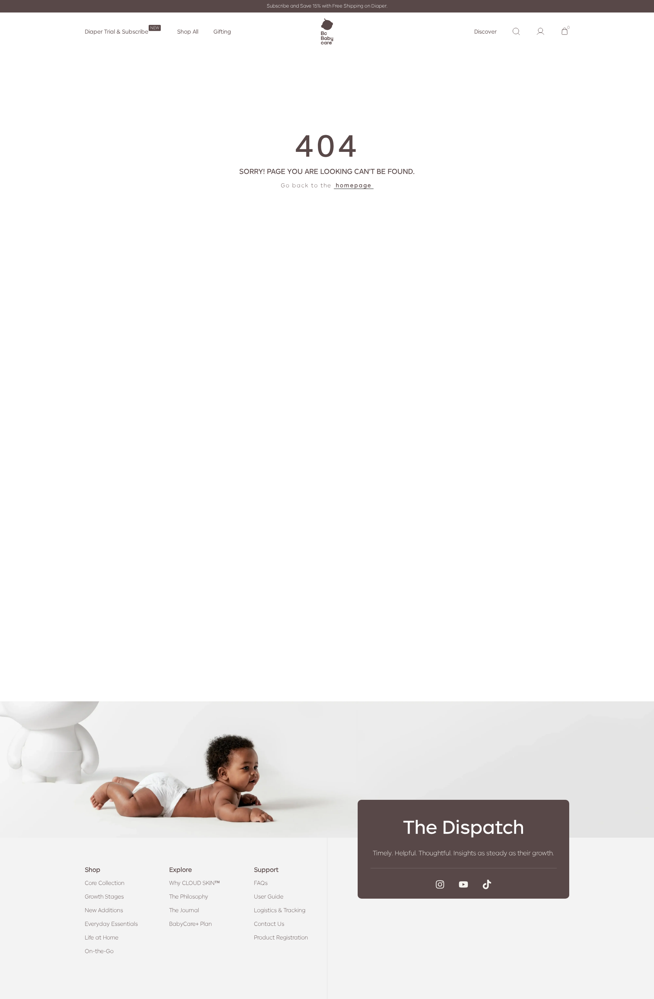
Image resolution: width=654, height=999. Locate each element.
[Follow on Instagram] (440, 884)
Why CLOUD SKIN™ (194, 882)
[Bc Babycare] (327, 31)
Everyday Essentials (111, 923)
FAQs (261, 882)
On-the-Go (99, 951)
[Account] (540, 31)
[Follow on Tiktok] (487, 884)
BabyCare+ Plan (190, 923)
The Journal (184, 910)
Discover (485, 31)
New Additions (104, 910)
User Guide (268, 896)
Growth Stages (104, 896)
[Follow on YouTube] (463, 884)
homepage (354, 185)
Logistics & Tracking (279, 910)
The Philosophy (188, 896)
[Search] (516, 31)
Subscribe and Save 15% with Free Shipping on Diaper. (327, 6)
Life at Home (101, 937)
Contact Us (269, 923)
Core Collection (105, 882)
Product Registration (281, 937)
